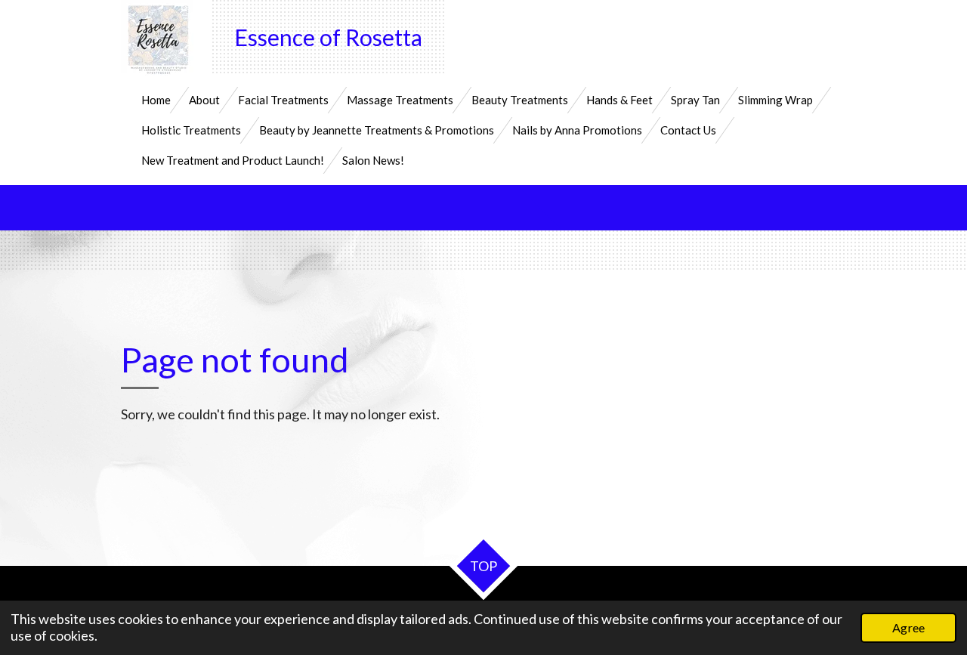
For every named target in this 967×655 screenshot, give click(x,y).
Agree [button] (908, 627)
